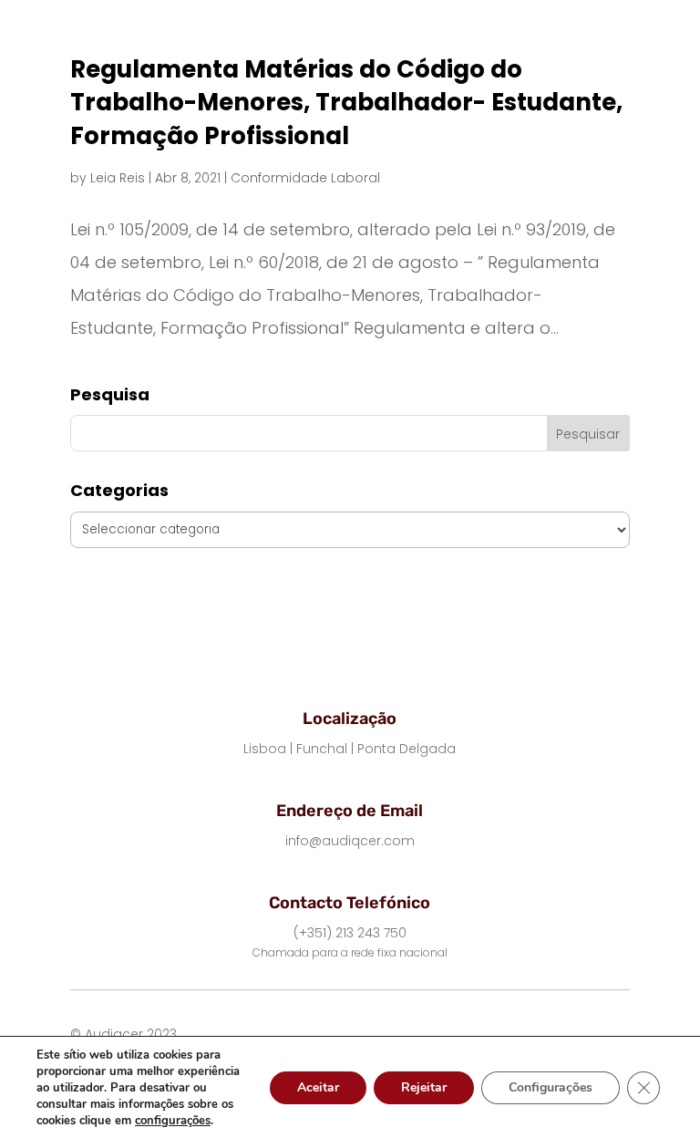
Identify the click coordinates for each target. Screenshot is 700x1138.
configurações (173, 1120)
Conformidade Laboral (305, 178)
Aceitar (318, 1087)
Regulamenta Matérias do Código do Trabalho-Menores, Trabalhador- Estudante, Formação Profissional (346, 102)
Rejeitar (424, 1087)
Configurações (550, 1087)
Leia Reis (117, 178)
